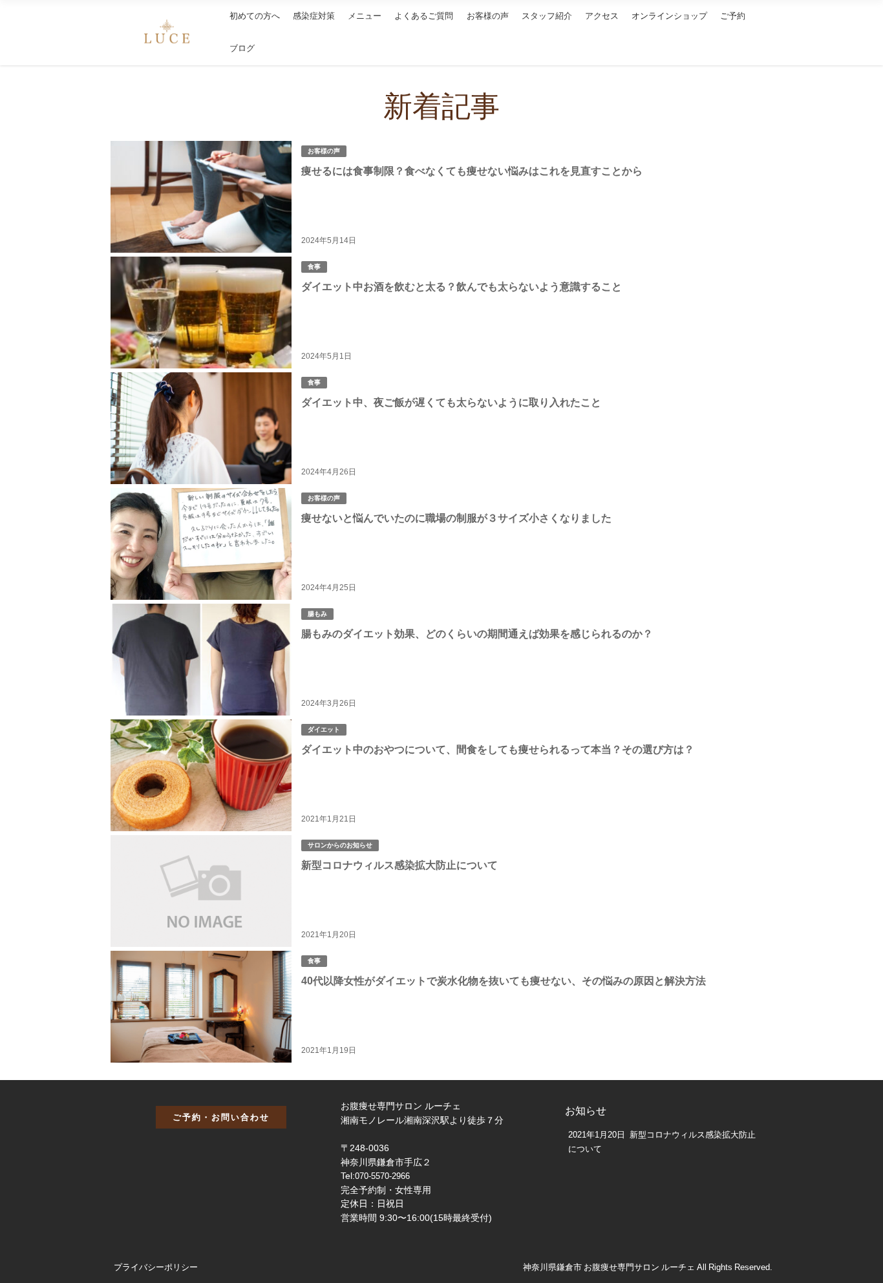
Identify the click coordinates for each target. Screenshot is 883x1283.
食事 (314, 267)
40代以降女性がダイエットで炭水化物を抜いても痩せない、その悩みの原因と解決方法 (503, 980)
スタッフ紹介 (547, 16)
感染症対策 (314, 16)
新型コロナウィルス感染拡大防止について (399, 865)
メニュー (364, 16)
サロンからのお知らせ (340, 845)
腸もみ (317, 614)
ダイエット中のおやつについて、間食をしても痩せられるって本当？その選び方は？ (497, 749)
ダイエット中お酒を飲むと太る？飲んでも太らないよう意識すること (461, 286)
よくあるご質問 (423, 16)
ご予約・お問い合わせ (221, 1117)
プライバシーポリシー (156, 1267)
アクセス (602, 16)
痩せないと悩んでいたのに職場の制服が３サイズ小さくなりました (456, 518)
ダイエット (324, 729)
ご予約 (732, 16)
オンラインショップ (669, 16)
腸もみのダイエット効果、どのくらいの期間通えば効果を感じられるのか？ (477, 633)
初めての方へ (254, 16)
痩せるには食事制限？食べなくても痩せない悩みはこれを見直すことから (472, 170)
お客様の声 (488, 16)
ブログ (242, 48)
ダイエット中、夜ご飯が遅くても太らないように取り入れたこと (451, 402)
